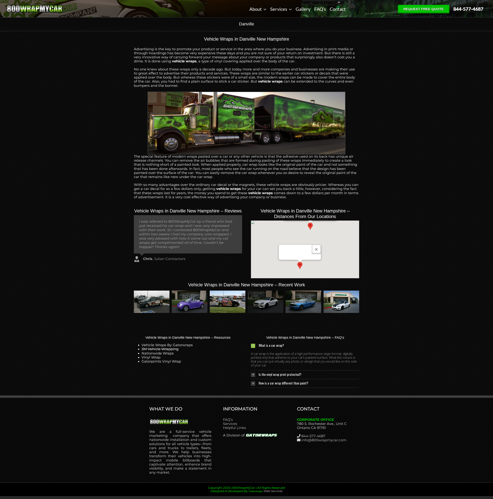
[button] (310, 226)
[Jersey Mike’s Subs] (303, 293)
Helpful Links (234, 428)
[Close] (316, 249)
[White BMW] (341, 293)
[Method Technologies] (151, 293)
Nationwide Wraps (158, 353)
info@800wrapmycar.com (323, 440)
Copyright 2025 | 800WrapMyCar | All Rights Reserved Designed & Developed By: (246, 489)
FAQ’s (228, 420)
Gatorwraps (256, 491)
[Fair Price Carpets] (227, 293)
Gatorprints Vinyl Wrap (161, 361)
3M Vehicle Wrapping (160, 349)
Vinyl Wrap (151, 357)
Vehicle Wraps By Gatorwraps (167, 345)
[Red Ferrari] (189, 293)
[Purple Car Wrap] (265, 293)
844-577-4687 (313, 436)
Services (230, 424)
